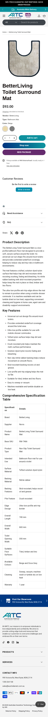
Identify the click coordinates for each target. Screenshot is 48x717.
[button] (44, 15)
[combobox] (24, 22)
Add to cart (32, 138)
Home (4, 32)
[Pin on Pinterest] (22, 233)
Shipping (5, 112)
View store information (13, 166)
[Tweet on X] (11, 233)
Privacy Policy (37, 711)
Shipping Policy (24, 711)
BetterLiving (14, 116)
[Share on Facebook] (17, 233)
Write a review (24, 189)
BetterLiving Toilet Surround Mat (20, 32)
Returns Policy (11, 711)
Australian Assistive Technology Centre (22, 705)
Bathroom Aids (13, 119)
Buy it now (24, 145)
